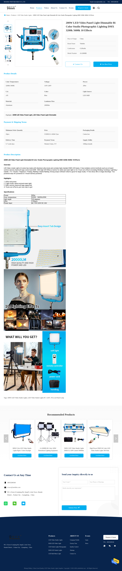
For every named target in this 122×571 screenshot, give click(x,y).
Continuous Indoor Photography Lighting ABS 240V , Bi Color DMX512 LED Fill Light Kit (74, 450)
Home (32, 8)
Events (71, 8)
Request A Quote (83, 8)
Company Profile (74, 540)
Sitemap (72, 550)
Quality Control (74, 547)
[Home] (11, 8)
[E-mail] (26, 505)
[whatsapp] (8, 505)
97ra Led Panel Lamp (57, 398)
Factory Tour (73, 543)
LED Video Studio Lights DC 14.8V (39, 398)
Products (39, 8)
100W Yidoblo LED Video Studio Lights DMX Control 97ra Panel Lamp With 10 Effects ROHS (48, 450)
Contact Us (63, 8)
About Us (54, 8)
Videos (46, 8)
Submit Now (73, 508)
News (86, 543)
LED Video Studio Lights (24, 15)
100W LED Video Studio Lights (17, 398)
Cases (86, 540)
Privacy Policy (28, 568)
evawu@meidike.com (13, 487)
